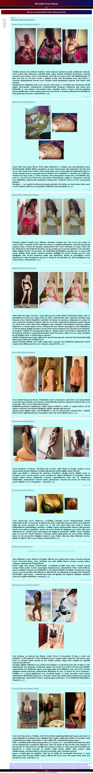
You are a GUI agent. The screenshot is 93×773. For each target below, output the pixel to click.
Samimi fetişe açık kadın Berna (23, 102)
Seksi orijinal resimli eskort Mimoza (25, 195)
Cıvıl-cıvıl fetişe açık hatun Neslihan (25, 688)
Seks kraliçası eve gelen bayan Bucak (25, 585)
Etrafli (47, 93)
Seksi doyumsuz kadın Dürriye (23, 421)
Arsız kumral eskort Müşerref (23, 490)
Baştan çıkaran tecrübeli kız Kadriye (26, 24)
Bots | (52, 772)
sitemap (55, 772)
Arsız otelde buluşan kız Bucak (23, 352)
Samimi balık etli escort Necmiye (24, 268)
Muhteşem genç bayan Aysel (22, 546)
